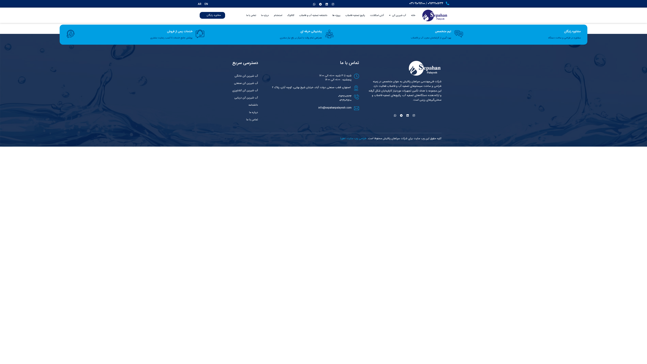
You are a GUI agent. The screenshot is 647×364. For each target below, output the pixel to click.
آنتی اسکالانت (377, 15)
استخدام (278, 15)
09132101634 (344, 96)
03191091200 (345, 100)
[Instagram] (333, 4)
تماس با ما (251, 15)
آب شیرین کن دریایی (246, 98)
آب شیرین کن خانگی (246, 76)
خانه (413, 15)
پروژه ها (336, 15)
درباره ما (265, 15)
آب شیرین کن (399, 15)
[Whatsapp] (314, 4)
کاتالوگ (290, 15)
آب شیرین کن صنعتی (246, 83)
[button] (235, 15)
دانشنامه (253, 105)
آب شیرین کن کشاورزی (245, 90)
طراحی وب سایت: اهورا (353, 138)
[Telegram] (320, 4)
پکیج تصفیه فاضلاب (355, 15)
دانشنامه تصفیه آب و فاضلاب (313, 15)
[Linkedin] (326, 4)
